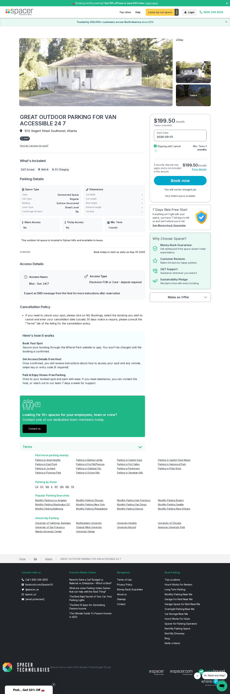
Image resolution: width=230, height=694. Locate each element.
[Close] (226, 21)
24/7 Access (28, 169)
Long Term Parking (175, 589)
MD (67, 486)
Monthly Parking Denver (130, 508)
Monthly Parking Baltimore (49, 508)
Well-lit (44, 169)
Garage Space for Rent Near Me (182, 604)
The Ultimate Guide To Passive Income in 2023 (90, 615)
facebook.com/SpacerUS (38, 584)
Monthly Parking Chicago (89, 500)
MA (47, 486)
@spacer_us (32, 589)
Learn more (151, 3)
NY (56, 486)
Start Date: (163, 132)
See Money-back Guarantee (169, 225)
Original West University (89, 527)
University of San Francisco (50, 527)
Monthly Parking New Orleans (174, 508)
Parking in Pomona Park (48, 472)
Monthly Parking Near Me (178, 594)
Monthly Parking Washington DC (52, 504)
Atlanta (48, 558)
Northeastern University (89, 523)
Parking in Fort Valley (128, 464)
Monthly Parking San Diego (132, 504)
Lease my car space (160, 12)
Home (22, 558)
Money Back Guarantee (130, 589)
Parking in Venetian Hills (130, 472)
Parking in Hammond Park (172, 464)
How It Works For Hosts (177, 618)
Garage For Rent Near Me (179, 599)
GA (35, 558)
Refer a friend (172, 643)
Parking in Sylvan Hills (88, 472)
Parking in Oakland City (88, 468)
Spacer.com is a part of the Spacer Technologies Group (80, 667)
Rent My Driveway (175, 633)
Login (191, 12)
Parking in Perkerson (128, 468)
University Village (85, 531)
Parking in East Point (46, 464)
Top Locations (172, 579)
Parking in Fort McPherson (90, 464)
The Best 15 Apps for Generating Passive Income (87, 607)
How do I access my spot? (34, 145)
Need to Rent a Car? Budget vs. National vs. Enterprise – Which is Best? (90, 581)
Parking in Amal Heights (48, 460)
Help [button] (138, 12)
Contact (121, 604)
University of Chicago (169, 523)
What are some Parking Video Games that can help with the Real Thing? (89, 590)
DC (42, 486)
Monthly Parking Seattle (171, 504)
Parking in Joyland (45, 468)
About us (122, 594)
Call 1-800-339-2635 (36, 579)
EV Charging (62, 169)
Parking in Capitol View (129, 460)
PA (72, 486)
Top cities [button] (125, 12)
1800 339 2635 (213, 12)
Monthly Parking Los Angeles (51, 500)
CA (36, 486)
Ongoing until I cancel (169, 146)
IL (52, 486)
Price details (199, 169)
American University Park (171, 527)
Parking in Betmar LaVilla (89, 460)
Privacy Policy (124, 584)
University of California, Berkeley (53, 523)
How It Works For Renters (178, 584)
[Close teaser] (53, 684)
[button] (156, 150)
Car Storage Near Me (176, 613)
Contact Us (34, 428)
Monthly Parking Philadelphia (91, 508)
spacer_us (30, 594)
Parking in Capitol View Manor (174, 460)
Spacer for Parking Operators (181, 623)
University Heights (127, 523)
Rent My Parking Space (177, 628)
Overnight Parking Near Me (179, 609)
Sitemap (121, 599)
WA (62, 486)
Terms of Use (124, 579)
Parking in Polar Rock (169, 468)
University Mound (126, 527)
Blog (167, 638)
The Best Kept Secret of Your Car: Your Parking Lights (90, 598)
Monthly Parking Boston (171, 500)
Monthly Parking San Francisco (134, 500)
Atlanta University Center (48, 531)
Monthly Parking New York (90, 504)
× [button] (227, 3)
